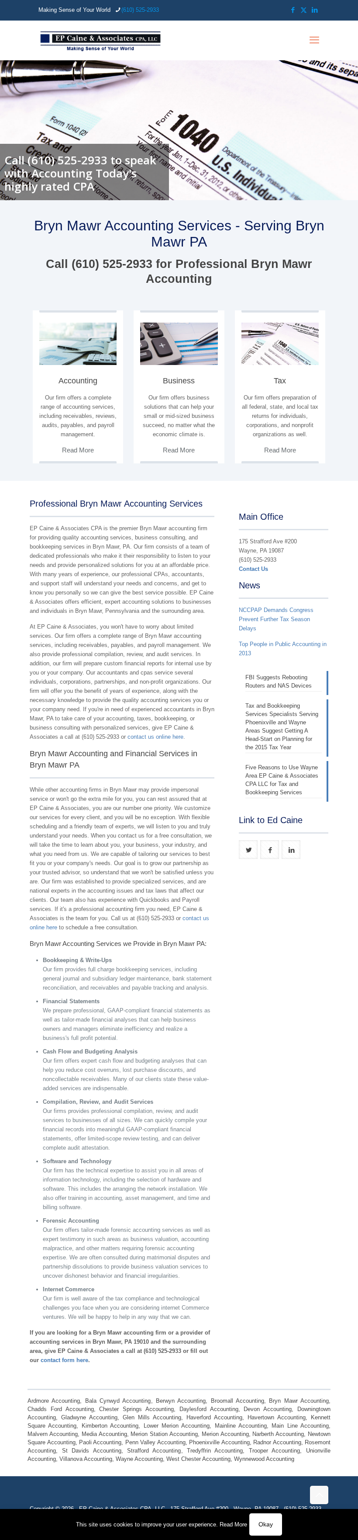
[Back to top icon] (319, 1495)
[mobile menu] (314, 40)
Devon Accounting (268, 1409)
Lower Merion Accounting (177, 1425)
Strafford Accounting (154, 1450)
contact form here (64, 1360)
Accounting (78, 380)
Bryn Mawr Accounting (299, 1400)
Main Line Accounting (300, 1425)
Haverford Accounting (214, 1417)
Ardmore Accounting (54, 1400)
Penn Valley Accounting (155, 1442)
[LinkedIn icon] (314, 10)
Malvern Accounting (53, 1434)
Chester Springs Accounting (136, 1409)
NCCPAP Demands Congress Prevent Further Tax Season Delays (276, 619)
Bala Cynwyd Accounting (118, 1400)
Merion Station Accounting (164, 1434)
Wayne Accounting (139, 1459)
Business (179, 380)
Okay (265, 1524)
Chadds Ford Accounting (61, 1409)
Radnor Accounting (277, 1442)
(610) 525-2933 (140, 10)
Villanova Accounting (85, 1459)
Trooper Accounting (274, 1450)
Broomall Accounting (237, 1400)
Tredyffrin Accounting (215, 1450)
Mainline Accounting (241, 1425)
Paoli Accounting (100, 1442)
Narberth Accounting (278, 1434)
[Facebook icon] (292, 10)
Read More (233, 1524)
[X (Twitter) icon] (303, 10)
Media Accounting (104, 1434)
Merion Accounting (225, 1434)
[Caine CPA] (100, 40)
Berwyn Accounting (181, 1400)
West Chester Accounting (198, 1459)
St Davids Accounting (91, 1450)
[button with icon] (248, 849)
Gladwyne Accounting (89, 1417)
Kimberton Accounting (110, 1425)
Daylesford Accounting (208, 1409)
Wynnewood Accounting (264, 1459)
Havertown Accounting (277, 1417)
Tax (280, 380)
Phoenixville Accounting (219, 1442)
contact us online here (155, 736)
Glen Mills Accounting (152, 1417)
